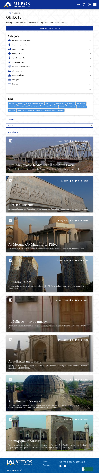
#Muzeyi (31, 110)
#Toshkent (70, 103)
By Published (21, 22)
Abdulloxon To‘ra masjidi (26, 401)
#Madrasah (13, 107)
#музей (62, 107)
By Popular (59, 22)
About (45, 461)
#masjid (20, 103)
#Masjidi (54, 107)
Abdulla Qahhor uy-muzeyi (28, 321)
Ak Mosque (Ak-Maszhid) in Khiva (32, 244)
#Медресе (12, 103)
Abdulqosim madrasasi (24, 441)
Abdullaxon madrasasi (24, 361)
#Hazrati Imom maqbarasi (34, 103)
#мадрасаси (23, 107)
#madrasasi (71, 107)
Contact (46, 465)
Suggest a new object (49, 28)
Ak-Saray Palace (19, 282)
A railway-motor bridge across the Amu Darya (41, 165)
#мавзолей (49, 103)
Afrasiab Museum (21, 204)
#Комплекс (81, 107)
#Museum (39, 110)
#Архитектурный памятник (54, 110)
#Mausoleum (34, 107)
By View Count (47, 22)
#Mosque (12, 110)
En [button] (77, 4)
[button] (89, 4)
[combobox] (49, 119)
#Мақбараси (60, 103)
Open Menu (95, 4)
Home (8, 13)
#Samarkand (81, 103)
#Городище (22, 110)
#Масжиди (45, 107)
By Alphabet (34, 22)
